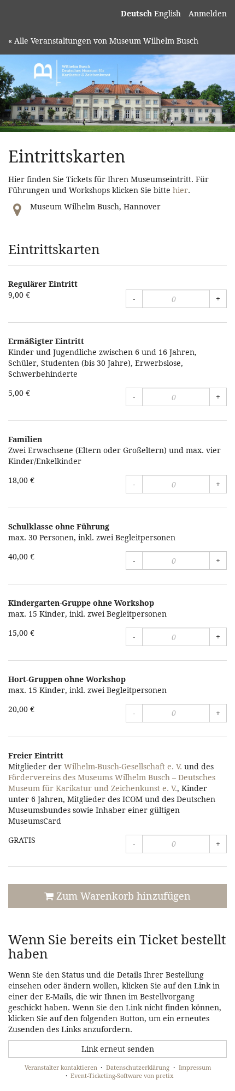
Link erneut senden (117, 1049)
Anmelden (208, 13)
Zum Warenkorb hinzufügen (122, 895)
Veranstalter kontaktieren (61, 1067)
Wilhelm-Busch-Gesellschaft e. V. (123, 766)
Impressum (195, 1067)
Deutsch (136, 13)
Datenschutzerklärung (137, 1067)
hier (180, 190)
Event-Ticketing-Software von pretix (121, 1075)
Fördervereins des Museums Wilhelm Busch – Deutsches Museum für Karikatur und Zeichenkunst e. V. (111, 782)
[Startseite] (117, 93)
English (167, 13)
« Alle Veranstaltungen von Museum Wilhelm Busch (103, 40)
